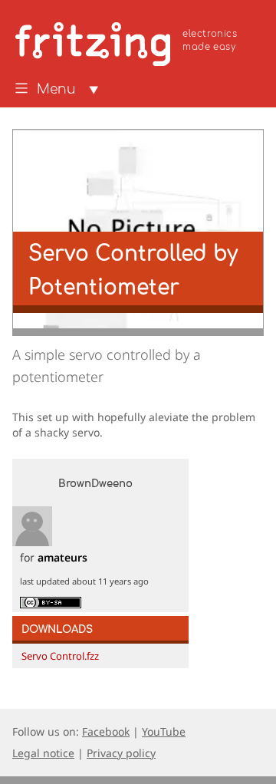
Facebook (106, 731)
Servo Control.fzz (60, 656)
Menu (56, 90)
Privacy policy (121, 753)
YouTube (164, 731)
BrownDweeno (95, 484)
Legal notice (43, 753)
